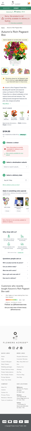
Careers (3, 389)
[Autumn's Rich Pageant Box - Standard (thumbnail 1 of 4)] (4, 71)
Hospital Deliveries (22, 356)
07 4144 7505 (21, 400)
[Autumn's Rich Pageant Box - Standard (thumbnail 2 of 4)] (12, 71)
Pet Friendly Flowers (7, 374)
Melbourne (6, 8)
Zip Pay (19, 372)
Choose (7, 211)
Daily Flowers (5, 364)
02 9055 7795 (21, 407)
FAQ (2, 359)
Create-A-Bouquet (6, 361)
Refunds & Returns (6, 397)
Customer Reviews (22, 359)
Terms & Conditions (7, 400)
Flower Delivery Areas (7, 369)
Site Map (19, 377)
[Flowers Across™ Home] (16, 3)
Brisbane (23, 8)
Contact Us (20, 252)
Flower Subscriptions (7, 372)
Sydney (16, 8)
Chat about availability (16, 23)
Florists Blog (20, 374)
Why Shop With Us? (22, 361)
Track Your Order (6, 379)
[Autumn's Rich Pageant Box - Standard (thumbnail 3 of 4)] (19, 71)
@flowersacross (19, 304)
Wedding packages (6, 367)
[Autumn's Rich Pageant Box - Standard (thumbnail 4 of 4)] (27, 71)
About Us (4, 387)
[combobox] (14, 167)
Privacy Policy (5, 395)
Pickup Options (5, 377)
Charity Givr (20, 367)
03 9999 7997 (21, 392)
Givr (18, 364)
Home (3, 27)
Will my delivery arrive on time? (11, 185)
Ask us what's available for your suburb (14, 154)
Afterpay (19, 369)
